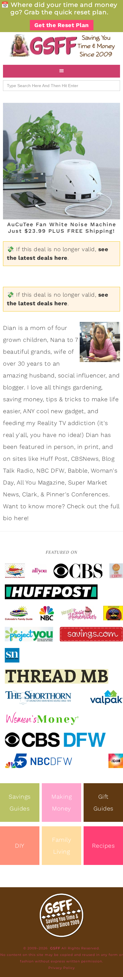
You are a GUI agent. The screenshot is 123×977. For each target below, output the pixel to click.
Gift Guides (103, 802)
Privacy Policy (61, 968)
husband (42, 375)
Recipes (103, 845)
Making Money (61, 802)
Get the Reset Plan (61, 25)
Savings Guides (20, 802)
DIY (19, 845)
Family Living (61, 845)
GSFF (61, 45)
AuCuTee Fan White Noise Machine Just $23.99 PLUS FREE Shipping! (61, 227)
